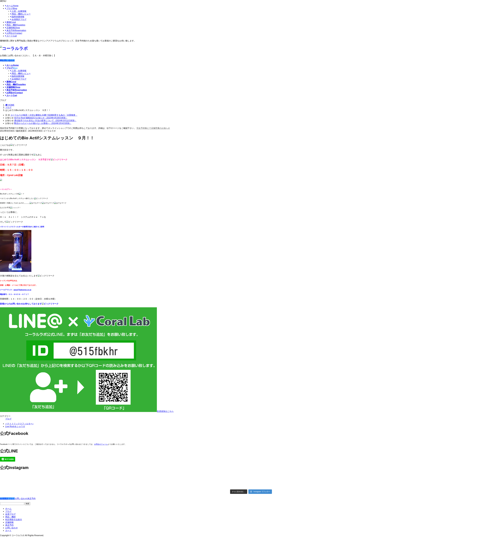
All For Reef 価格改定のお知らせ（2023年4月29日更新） (40, 118)
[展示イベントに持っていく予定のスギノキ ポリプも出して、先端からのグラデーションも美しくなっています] (314, 484)
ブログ (11, 8)
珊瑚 (11, 22)
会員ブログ (10, 514)
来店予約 (16, 30)
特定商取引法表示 (13, 519)
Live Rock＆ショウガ (15, 426)
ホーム (12, 6)
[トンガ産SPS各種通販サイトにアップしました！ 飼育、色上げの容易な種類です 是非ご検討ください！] (62, 484)
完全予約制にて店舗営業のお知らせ (153, 128)
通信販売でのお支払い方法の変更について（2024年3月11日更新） (45, 120)
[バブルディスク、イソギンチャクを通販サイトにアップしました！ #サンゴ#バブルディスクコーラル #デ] (62, 477)
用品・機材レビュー (21, 14)
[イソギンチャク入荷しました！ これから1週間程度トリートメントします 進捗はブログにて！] (188, 483)
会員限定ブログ (18, 19)
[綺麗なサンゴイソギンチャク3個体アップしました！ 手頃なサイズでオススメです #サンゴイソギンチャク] (188, 477)
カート (11, 36)
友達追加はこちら (165, 411)
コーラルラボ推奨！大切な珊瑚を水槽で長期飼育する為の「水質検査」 (43, 115)
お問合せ (14, 33)
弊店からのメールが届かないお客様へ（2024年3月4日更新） (42, 123)
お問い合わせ (8, 60)
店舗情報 (13, 28)
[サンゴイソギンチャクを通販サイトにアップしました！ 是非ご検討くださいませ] (314, 476)
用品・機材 (15, 25)
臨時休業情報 (17, 17)
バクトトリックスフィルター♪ (19, 424)
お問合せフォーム (101, 444)
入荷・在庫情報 (18, 11)
